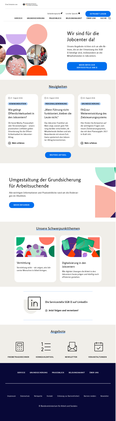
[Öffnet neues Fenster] (30, 4)
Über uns (91, 18)
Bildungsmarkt (74, 18)
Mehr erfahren (18, 143)
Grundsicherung (36, 18)
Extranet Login (98, 14)
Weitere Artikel (58, 155)
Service (18, 18)
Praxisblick (55, 18)
